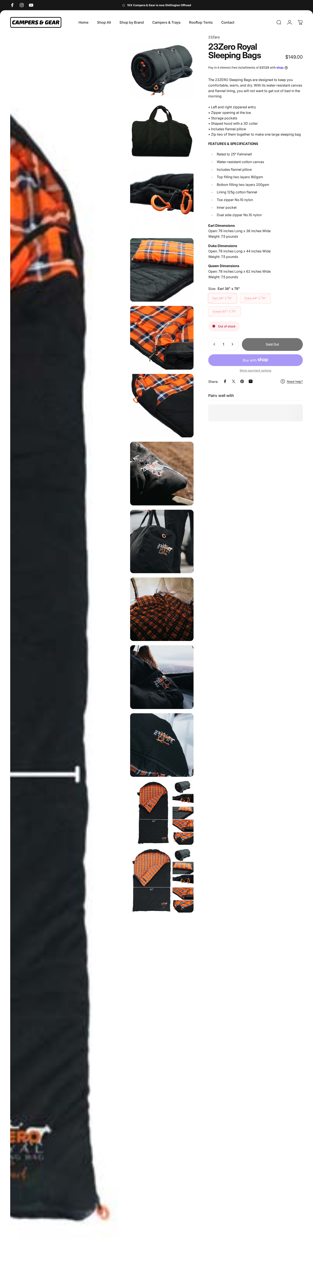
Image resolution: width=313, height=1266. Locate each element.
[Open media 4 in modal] (162, 202)
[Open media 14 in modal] (162, 881)
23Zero (214, 37)
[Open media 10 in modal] (162, 609)
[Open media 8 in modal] (162, 473)
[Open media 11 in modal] (162, 677)
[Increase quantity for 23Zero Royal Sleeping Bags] (233, 344)
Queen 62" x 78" (224, 311)
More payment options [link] (255, 370)
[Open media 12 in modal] (162, 745)
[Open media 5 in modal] (162, 270)
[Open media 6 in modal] (162, 337)
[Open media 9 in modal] (162, 541)
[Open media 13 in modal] (162, 813)
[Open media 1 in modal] (68, 648)
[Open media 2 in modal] (162, 66)
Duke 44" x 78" (255, 298)
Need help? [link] (295, 381)
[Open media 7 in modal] (162, 405)
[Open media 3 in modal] (162, 134)
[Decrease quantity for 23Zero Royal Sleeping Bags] (213, 344)
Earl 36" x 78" (222, 298)
